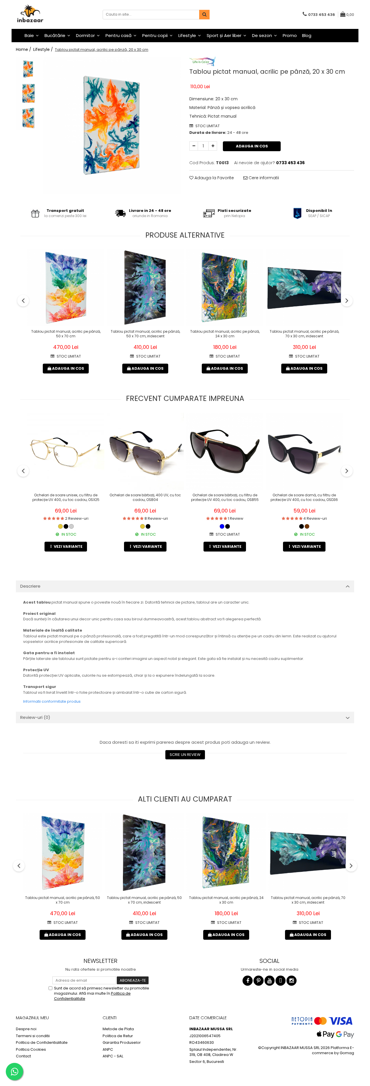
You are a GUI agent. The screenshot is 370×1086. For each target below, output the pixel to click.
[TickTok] (280, 981)
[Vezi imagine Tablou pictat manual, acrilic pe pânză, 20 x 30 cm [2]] (28, 118)
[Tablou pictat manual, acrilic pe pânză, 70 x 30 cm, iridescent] (304, 287)
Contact (23, 1056)
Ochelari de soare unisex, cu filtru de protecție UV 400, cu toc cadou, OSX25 (65, 497)
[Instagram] (291, 981)
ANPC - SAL (113, 1056)
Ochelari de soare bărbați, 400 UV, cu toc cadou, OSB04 (145, 497)
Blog (306, 35)
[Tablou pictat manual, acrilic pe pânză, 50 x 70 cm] (65, 287)
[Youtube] (269, 981)
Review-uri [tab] (35, 717)
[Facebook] (248, 981)
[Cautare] (204, 14)
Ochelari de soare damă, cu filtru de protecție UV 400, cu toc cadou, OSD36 (304, 497)
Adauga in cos (252, 146)
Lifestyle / (43, 49)
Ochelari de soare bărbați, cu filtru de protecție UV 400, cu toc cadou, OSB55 (225, 497)
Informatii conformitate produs (52, 701)
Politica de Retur (118, 1036)
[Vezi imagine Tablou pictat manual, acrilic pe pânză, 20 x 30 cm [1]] (28, 94)
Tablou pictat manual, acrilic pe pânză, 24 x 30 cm (225, 333)
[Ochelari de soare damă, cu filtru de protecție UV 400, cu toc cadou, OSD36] (304, 451)
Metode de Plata (118, 1029)
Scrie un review (185, 754)
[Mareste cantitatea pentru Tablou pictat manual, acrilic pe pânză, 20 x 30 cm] (212, 146)
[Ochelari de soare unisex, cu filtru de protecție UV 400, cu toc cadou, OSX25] (65, 451)
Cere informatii (263, 178)
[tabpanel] (112, 125)
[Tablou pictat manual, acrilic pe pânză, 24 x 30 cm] (224, 287)
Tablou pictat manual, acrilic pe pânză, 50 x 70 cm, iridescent (145, 333)
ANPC (108, 1049)
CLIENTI (109, 1018)
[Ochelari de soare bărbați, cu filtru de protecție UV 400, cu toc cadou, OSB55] (224, 451)
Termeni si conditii (33, 1036)
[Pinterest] (259, 981)
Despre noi (26, 1029)
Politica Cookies (31, 1049)
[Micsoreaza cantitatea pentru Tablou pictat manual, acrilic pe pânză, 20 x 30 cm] (193, 146)
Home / (24, 49)
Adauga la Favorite (213, 178)
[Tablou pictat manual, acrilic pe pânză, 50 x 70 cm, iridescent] (145, 287)
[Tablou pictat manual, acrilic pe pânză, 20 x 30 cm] (112, 125)
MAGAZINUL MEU (32, 1018)
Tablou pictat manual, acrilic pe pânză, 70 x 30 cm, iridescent (304, 333)
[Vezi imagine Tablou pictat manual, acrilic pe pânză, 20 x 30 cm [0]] (28, 69)
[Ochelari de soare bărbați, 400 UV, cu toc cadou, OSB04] (145, 451)
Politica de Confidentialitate (42, 1042)
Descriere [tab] (30, 586)
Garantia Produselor (122, 1042)
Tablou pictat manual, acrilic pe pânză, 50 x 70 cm (66, 333)
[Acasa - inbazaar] (45, 14)
